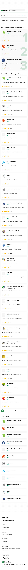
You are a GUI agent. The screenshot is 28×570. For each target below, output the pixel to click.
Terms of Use (4, 543)
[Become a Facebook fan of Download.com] (3, 558)
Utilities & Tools (23, 15)
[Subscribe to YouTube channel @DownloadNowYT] (8, 558)
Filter (2, 24)
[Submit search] (10, 10)
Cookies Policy (5, 546)
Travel (18, 15)
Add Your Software (5, 529)
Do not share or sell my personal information (11, 548)
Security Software (13, 15)
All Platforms (4, 15)
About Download (5, 527)
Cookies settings (5, 550)
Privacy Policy (4, 541)
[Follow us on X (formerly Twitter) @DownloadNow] (5, 558)
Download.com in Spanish (7, 534)
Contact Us (4, 532)
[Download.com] (4, 10)
